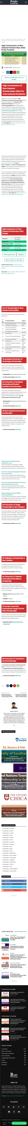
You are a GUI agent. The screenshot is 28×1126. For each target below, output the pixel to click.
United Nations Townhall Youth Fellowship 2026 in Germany (14, 787)
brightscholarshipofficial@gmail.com (16, 1096)
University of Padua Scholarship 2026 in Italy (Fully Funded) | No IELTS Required (12, 266)
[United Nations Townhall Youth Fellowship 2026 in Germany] (14, 776)
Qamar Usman (8, 67)
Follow (23, 883)
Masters (21, 109)
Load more (13, 981)
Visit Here (18, 377)
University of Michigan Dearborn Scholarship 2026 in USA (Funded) (21, 695)
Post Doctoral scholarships (8, 110)
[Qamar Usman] (2, 68)
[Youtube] (19, 1112)
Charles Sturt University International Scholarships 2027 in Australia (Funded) (18, 1037)
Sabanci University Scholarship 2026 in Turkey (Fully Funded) (6, 695)
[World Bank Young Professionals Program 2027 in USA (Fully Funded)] (5, 974)
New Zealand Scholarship (7, 163)
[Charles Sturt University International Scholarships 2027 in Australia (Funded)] (5, 1037)
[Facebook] (7, 72)
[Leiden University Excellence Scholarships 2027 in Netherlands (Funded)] (5, 965)
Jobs (11, 972)
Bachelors (15, 109)
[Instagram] (9, 1107)
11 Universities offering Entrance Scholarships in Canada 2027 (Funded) (18, 1009)
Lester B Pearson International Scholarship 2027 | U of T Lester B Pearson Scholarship (18, 1001)
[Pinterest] (14, 72)
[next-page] (5, 820)
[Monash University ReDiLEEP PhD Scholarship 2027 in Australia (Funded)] (5, 1030)
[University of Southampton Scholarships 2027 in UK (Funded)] (14, 748)
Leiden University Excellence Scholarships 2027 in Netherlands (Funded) (18, 966)
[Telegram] (9, 1112)
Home (2, 39)
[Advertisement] (14, 21)
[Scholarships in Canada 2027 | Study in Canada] (5, 994)
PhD (24, 109)
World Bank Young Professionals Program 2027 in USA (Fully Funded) (18, 975)
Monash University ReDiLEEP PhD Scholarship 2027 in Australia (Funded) (18, 1030)
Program (13, 810)
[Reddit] (23, 1107)
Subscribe (23, 890)
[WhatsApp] (18, 72)
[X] (11, 72)
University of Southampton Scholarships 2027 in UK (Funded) (14, 759)
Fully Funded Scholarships (16, 39)
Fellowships (13, 784)
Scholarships (7, 39)
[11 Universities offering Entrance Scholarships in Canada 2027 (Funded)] (5, 1009)
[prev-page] (2, 820)
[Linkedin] (14, 1107)
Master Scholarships (15, 963)
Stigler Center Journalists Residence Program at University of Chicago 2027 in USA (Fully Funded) (14, 814)
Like (24, 880)
